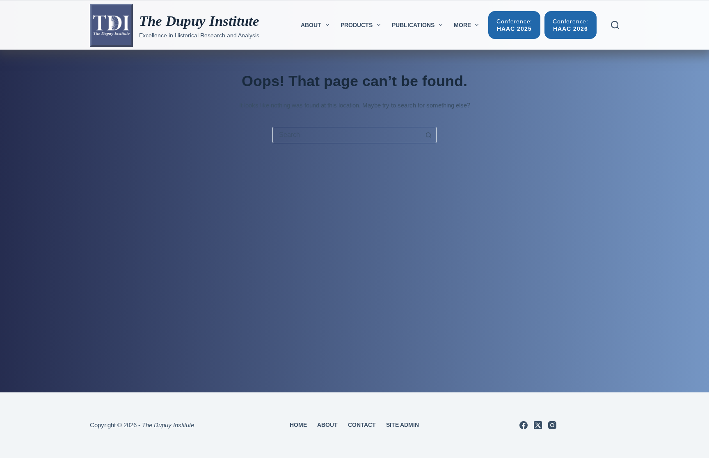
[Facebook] (523, 425)
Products (357, 25)
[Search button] (428, 135)
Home (298, 425)
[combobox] (347, 135)
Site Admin (402, 425)
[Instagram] (552, 425)
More (462, 25)
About (311, 25)
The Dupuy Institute (199, 21)
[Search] (615, 25)
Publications (413, 25)
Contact (362, 425)
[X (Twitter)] (538, 425)
